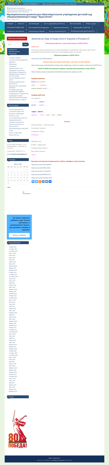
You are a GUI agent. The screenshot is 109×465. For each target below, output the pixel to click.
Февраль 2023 (13, 313)
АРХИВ (11, 130)
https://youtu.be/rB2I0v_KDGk (40, 168)
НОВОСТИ (21, 24)
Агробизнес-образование (16, 113)
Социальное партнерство (15, 31)
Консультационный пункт (57, 31)
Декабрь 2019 (13, 372)
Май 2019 (11, 383)
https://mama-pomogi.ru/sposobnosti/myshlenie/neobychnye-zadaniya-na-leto (56, 72)
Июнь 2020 (12, 359)
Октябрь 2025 (13, 249)
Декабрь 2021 (13, 325)
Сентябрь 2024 (13, 276)
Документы (12, 62)
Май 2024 (11, 283)
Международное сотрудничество (18, 93)
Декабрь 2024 (13, 270)
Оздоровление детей (15, 120)
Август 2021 (12, 334)
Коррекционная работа (61, 27)
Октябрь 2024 (13, 274)
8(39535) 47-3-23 (13, 4)
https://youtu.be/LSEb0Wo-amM (41, 178)
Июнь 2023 (12, 304)
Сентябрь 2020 (13, 355)
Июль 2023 (12, 302)
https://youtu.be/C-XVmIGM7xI (41, 171)
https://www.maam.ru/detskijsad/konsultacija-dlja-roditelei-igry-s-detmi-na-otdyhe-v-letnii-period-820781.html (66, 65)
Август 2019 (12, 378)
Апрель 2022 (12, 317)
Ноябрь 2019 (12, 374)
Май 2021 (11, 338)
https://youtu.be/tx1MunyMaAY (41, 165)
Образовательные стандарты (17, 99)
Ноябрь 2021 (12, 327)
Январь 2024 (12, 291)
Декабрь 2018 (13, 391)
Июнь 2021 (12, 336)
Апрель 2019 (12, 385)
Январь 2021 (12, 346)
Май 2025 (11, 259)
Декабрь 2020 (13, 349)
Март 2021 (12, 342)
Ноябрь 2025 (12, 247)
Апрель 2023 (12, 308)
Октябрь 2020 (13, 353)
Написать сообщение (19, 235)
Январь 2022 (12, 323)
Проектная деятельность (16, 124)
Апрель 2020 (12, 363)
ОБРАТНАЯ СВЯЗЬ (75, 24)
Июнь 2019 (12, 380)
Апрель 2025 (12, 262)
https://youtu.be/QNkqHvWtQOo (41, 59)
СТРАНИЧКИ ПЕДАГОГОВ (16, 111)
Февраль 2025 (13, 266)
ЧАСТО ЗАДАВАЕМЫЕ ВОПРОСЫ (54, 24)
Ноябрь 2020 (12, 351)
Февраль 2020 (13, 368)
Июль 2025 (12, 255)
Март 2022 (12, 319)
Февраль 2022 (13, 321)
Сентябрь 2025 (13, 251)
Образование (13, 64)
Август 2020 (12, 357)
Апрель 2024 (12, 285)
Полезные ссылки (14, 116)
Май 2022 (11, 315)
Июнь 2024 (12, 281)
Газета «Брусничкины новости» (18, 118)
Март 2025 (12, 264)
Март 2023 (12, 310)
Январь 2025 (12, 268)
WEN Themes (68, 460)
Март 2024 (12, 287)
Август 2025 (12, 253)
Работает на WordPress (44, 460)
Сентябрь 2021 (13, 332)
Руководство (13, 66)
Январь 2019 (12, 389)
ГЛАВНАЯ (10, 24)
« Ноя (8, 187)
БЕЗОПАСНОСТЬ (14, 126)
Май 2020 (11, 361)
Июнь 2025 (12, 257)
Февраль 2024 (13, 289)
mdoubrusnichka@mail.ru (30, 4)
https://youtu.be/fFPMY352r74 (41, 174)
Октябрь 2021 (13, 329)
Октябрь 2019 (13, 376)
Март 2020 (12, 366)
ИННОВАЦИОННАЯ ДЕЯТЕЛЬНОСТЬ (83, 31)
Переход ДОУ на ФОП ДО (81, 27)
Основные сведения (15, 58)
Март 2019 (12, 387)
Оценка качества (14, 135)
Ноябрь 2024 (12, 272)
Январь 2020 (12, 370)
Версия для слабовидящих (17, 38)
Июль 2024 (12, 279)
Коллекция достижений (36, 31)
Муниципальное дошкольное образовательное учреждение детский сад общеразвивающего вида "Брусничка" (49, 15)
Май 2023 (11, 306)
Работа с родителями (15, 133)
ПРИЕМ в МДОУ (91, 24)
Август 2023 (12, 300)
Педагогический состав (16, 68)
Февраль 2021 (13, 344)
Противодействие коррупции (39, 27)
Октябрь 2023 (13, 298)
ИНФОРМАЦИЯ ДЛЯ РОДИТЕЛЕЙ (18, 128)
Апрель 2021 (12, 340)
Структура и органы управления (18, 60)
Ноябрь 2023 (12, 296)
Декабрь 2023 (13, 293)
